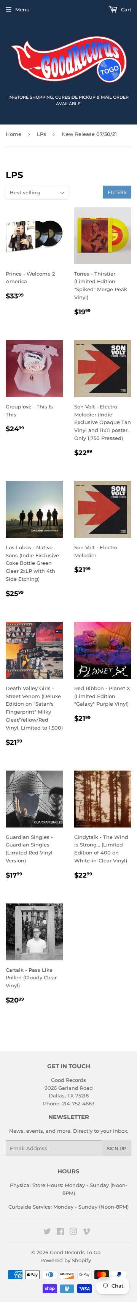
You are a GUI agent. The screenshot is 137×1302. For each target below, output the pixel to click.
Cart (125, 9)
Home (13, 134)
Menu (22, 9)
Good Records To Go (75, 1252)
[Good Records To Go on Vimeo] (86, 1232)
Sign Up (116, 1148)
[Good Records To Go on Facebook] (60, 1232)
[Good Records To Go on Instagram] (73, 1232)
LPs (41, 134)
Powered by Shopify (65, 1260)
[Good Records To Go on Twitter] (47, 1232)
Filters (117, 192)
